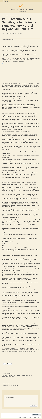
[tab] (3, 1)
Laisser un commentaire (8, 39)
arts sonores (6, 33)
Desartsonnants (13, 15)
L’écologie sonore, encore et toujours (11, 384)
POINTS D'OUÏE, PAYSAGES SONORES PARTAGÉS (21, 10)
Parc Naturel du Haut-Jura (16, 348)
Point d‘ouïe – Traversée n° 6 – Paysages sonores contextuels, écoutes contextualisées (17, 375)
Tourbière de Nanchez (8, 37)
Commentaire (33, 405)
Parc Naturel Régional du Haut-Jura (16, 45)
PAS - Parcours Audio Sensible (16, 33)
